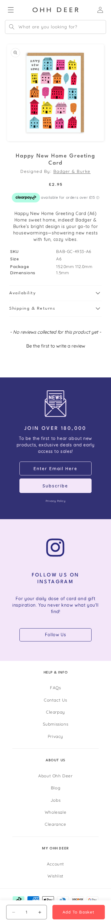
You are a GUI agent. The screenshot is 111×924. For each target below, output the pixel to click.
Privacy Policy (55, 501)
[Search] (11, 27)
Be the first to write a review (55, 346)
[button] (55, 293)
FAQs (55, 687)
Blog (55, 787)
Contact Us (55, 699)
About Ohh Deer (55, 775)
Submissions (55, 724)
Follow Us (55, 634)
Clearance (55, 824)
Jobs (55, 800)
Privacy (55, 736)
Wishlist (55, 875)
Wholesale (55, 812)
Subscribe (55, 486)
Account (55, 863)
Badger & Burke (72, 171)
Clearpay (55, 711)
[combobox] (55, 27)
